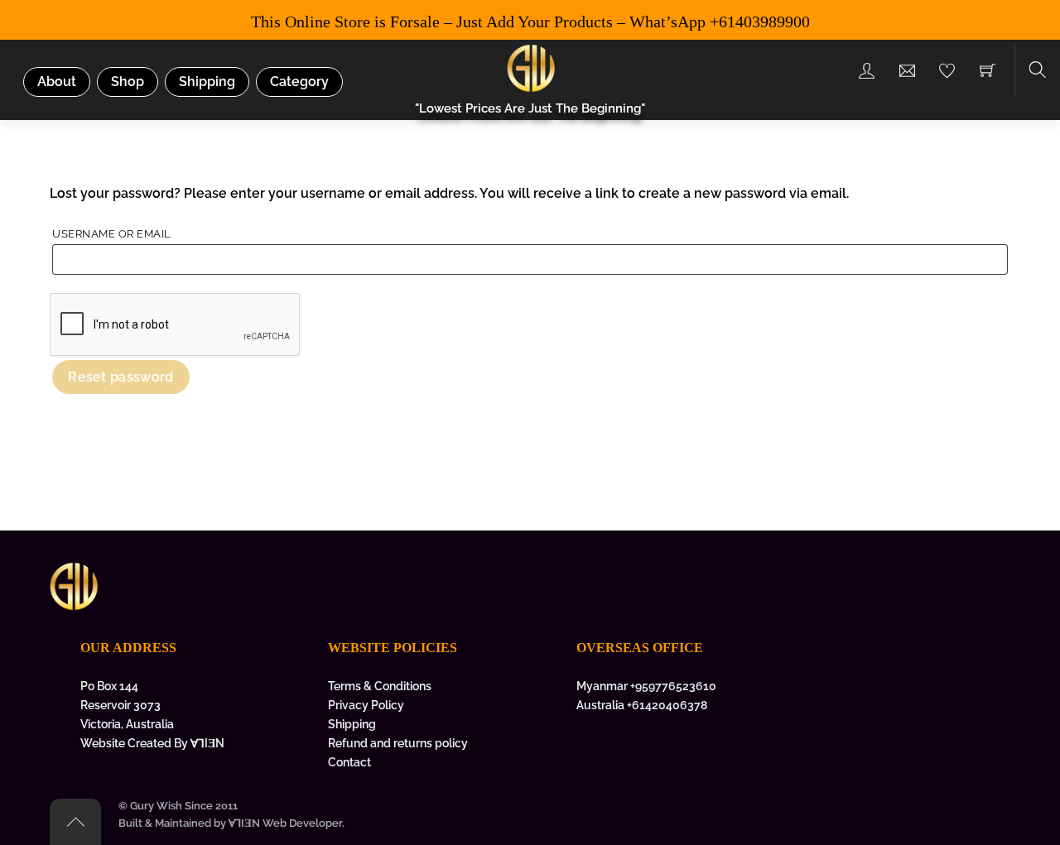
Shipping (207, 81)
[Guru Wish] (531, 67)
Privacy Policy (366, 705)
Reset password (120, 377)
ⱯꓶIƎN (207, 743)
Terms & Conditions (379, 686)
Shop (127, 81)
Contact (349, 762)
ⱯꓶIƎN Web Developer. (286, 823)
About (56, 81)
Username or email (143, 233)
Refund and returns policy (398, 743)
